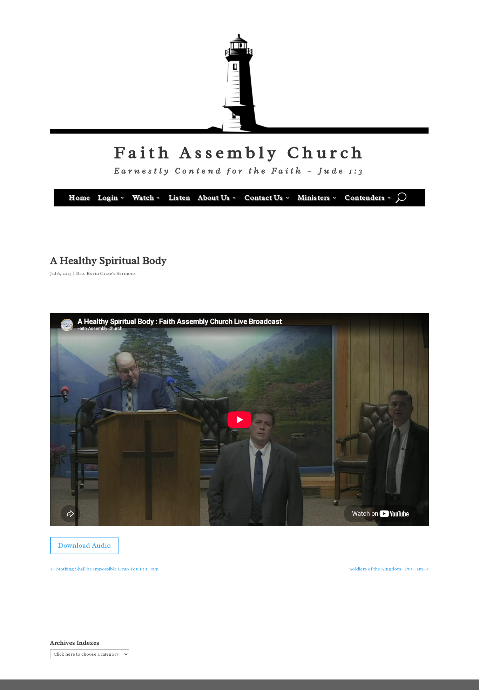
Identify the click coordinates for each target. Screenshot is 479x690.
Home (79, 197)
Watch (143, 197)
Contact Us (263, 197)
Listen (179, 197)
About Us (214, 197)
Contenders (365, 197)
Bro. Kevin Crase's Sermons (106, 273)
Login (108, 197)
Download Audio (84, 545)
